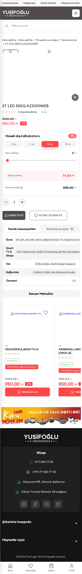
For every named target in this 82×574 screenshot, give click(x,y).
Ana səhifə (9, 40)
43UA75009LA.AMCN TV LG (21, 349)
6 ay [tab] (32, 144)
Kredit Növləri (48, 3)
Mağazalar (29, 3)
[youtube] (47, 504)
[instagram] (24, 504)
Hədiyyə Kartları (70, 3)
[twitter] (58, 504)
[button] (49, 51)
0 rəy (44, 111)
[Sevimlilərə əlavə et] (45, 313)
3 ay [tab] (13, 144)
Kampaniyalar (10, 3)
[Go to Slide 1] (10, 51)
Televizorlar (69, 40)
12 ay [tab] (50, 144)
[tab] (22, 228)
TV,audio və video (46, 40)
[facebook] (35, 504)
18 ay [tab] (68, 144)
